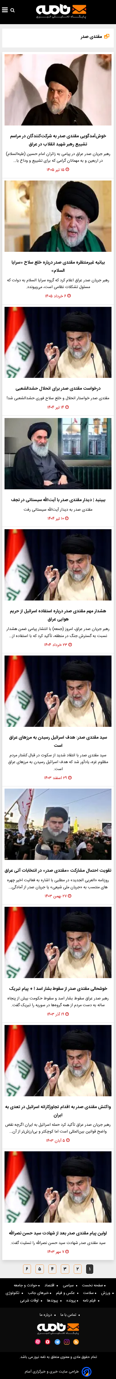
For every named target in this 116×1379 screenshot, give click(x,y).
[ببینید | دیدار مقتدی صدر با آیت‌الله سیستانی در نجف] (58, 453)
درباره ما (47, 1315)
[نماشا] (47, 1341)
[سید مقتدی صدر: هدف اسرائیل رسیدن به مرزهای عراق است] (58, 691)
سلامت (89, 1293)
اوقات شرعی (30, 1301)
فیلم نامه (90, 1301)
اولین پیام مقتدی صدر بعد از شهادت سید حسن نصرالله (58, 1233)
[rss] (76, 1342)
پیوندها (53, 1301)
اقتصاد (50, 1285)
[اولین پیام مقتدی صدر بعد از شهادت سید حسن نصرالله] (58, 1187)
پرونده (71, 1301)
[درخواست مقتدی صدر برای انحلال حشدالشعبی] (58, 342)
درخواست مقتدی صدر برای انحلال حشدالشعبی (58, 388)
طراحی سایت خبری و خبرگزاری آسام (52, 1372)
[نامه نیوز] (61, 11)
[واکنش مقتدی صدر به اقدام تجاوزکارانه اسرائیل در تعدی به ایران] (58, 1060)
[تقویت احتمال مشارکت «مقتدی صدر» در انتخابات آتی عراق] (58, 824)
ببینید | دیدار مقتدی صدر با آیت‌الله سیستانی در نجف (58, 500)
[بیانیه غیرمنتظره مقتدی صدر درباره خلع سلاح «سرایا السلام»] (58, 216)
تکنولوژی (14, 1293)
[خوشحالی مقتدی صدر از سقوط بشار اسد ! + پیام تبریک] (58, 942)
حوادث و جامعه (26, 1285)
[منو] (5, 10)
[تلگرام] (57, 1342)
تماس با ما (70, 1315)
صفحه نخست (93, 1285)
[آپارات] (38, 1342)
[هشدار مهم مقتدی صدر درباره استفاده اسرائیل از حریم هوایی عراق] (58, 565)
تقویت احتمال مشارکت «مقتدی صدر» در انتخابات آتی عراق (58, 871)
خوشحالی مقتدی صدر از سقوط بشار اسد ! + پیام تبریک (58, 989)
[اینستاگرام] (67, 1342)
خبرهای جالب (39, 1293)
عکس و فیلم (66, 1293)
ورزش (106, 1293)
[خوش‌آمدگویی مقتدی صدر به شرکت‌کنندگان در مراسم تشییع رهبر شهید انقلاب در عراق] (58, 89)
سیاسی (69, 1285)
